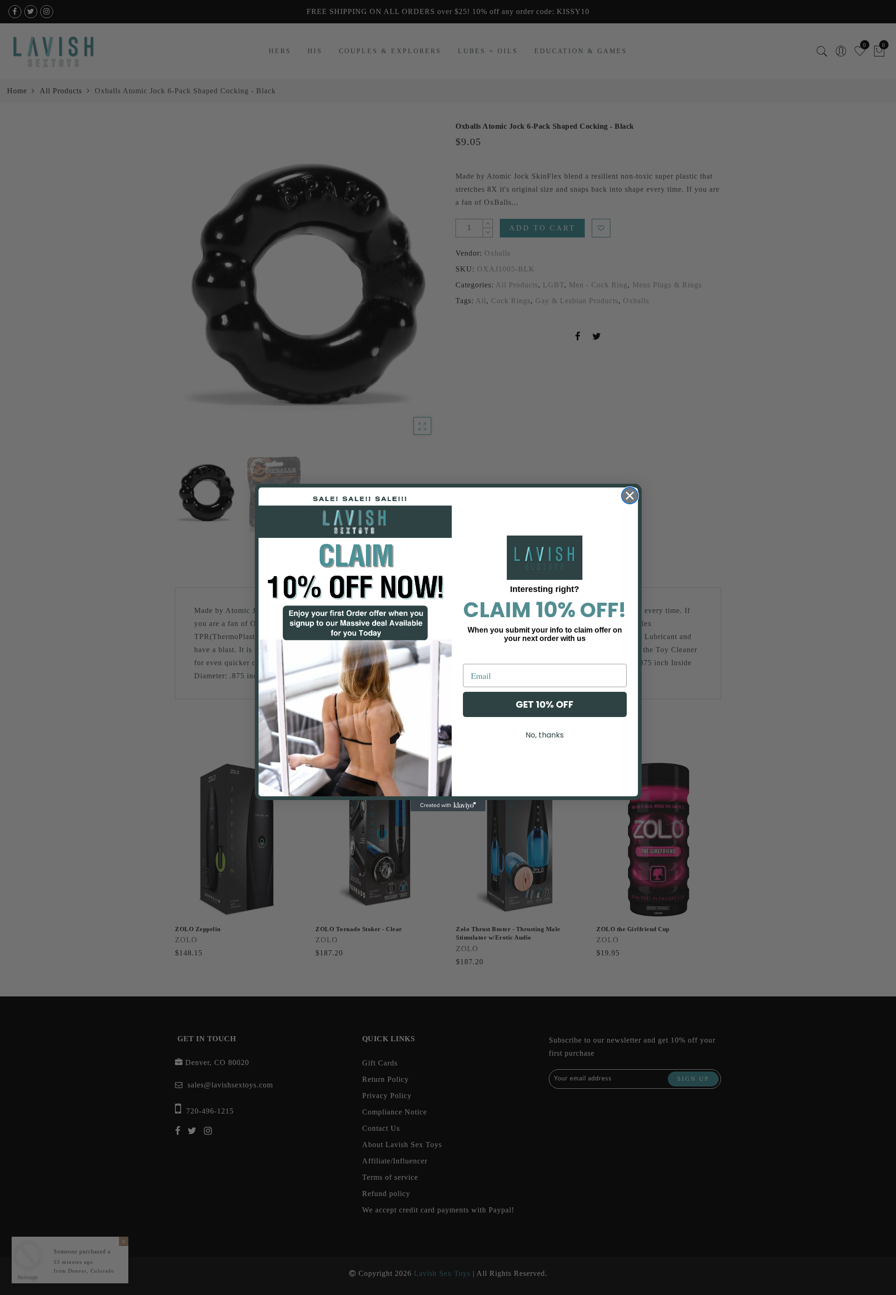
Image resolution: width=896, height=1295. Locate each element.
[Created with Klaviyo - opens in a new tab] (448, 805)
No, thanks (544, 735)
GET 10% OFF (545, 704)
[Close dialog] (630, 495)
